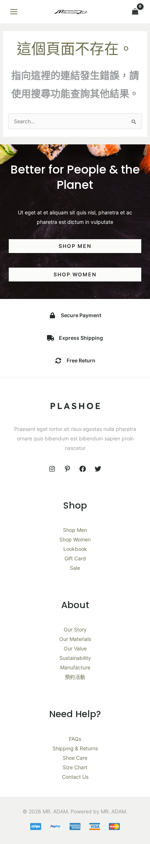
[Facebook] (82, 469)
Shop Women (75, 539)
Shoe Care (75, 758)
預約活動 (75, 677)
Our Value (75, 648)
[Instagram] (52, 469)
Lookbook (75, 549)
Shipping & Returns (75, 748)
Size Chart (75, 767)
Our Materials (75, 639)
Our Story (75, 629)
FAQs (75, 739)
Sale (75, 568)
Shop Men (75, 530)
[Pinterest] (67, 469)
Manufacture (75, 667)
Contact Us (75, 777)
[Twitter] (98, 469)
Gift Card (75, 558)
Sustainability (75, 658)
